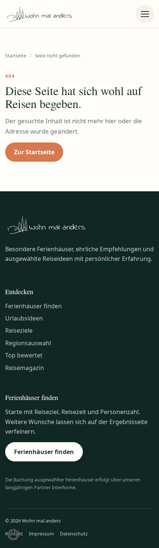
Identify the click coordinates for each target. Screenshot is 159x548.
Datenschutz (74, 533)
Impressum (41, 533)
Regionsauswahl (28, 343)
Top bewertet (24, 355)
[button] (13, 534)
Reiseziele (19, 330)
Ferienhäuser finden (33, 306)
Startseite (15, 56)
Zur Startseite (34, 152)
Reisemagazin (24, 368)
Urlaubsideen (24, 318)
